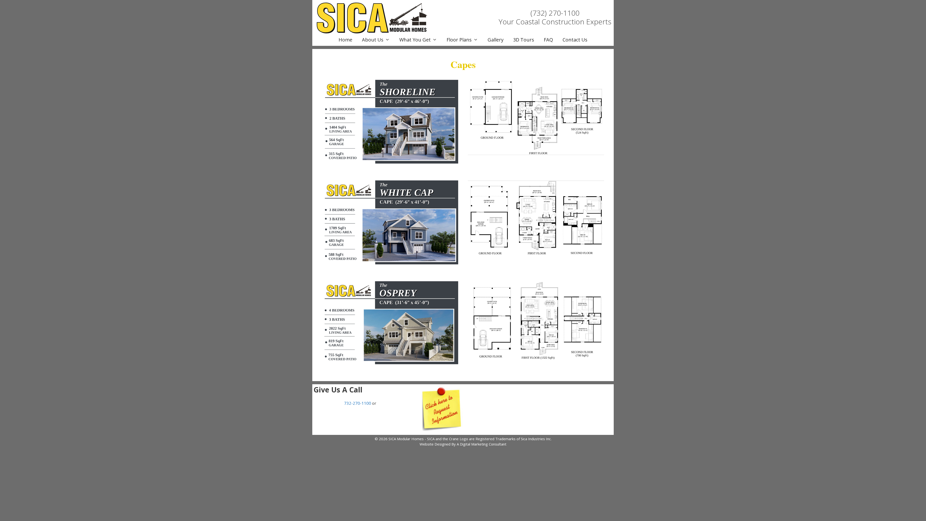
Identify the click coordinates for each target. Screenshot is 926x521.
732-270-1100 (357, 403)
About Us (372, 39)
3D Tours (523, 39)
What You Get (415, 39)
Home (345, 39)
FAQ (548, 39)
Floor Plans (459, 39)
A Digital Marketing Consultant (481, 444)
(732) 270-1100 (555, 13)
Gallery (496, 39)
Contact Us (575, 39)
